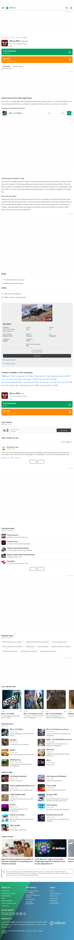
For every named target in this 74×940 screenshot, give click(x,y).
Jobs (2, 898)
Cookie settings (54, 903)
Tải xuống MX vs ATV (46, 382)
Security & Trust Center (8, 893)
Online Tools (5, 905)
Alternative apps (10, 363)
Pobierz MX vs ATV (40, 376)
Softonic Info (5, 891)
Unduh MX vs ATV (29, 382)
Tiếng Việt (4, 927)
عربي (2, 922)
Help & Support (5, 896)
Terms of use (53, 896)
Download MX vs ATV (46, 379)
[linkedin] (17, 913)
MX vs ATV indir (63, 382)
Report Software (10, 360)
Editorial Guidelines (7, 900)
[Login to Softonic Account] (71, 8)
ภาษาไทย (38, 924)
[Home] (2, 37)
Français (23, 922)
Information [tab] (6, 66)
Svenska (32, 924)
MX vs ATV (18, 41)
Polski (15, 924)
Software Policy (30, 899)
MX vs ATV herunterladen (10, 382)
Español (18, 922)
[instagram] (6, 913)
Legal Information (55, 893)
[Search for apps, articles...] (67, 8)
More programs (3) (8, 331)
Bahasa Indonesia (32, 922)
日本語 (45, 922)
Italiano (40, 922)
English (13, 922)
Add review (37, 356)
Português (21, 924)
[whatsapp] (40, 351)
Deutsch (7, 922)
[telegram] (24, 913)
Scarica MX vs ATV (28, 379)
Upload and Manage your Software (33, 896)
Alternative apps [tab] (18, 66)
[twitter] (37, 351)
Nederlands (9, 924)
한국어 (3, 924)
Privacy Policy (54, 898)
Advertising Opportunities (30, 902)
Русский (26, 924)
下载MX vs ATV (6, 376)
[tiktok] (10, 913)
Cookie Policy (54, 900)
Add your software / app (8, 903)
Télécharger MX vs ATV (27, 385)
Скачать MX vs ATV (23, 376)
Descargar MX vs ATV (47, 385)
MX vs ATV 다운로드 (8, 385)
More (37, 461)
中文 (9, 927)
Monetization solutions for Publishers (32, 891)
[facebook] (33, 351)
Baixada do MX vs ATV (59, 376)
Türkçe (44, 924)
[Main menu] (3, 8)
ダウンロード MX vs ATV (9, 379)
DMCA (52, 891)
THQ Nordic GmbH (8, 329)
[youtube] (20, 913)
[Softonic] (11, 8)
